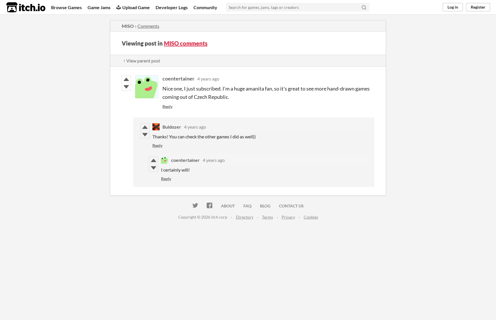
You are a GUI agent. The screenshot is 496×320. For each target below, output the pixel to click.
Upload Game (136, 7)
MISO (128, 26)
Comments (148, 26)
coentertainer (178, 78)
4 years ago (208, 78)
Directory (244, 217)
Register (478, 7)
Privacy (288, 217)
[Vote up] (126, 79)
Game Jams (99, 7)
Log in (452, 7)
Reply (167, 106)
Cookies (311, 217)
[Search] (364, 7)
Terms (267, 217)
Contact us (291, 205)
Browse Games (66, 7)
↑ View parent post (141, 60)
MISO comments (186, 43)
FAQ (247, 205)
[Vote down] (126, 87)
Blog (265, 205)
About (228, 205)
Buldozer (171, 126)
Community (205, 7)
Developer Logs (172, 7)
